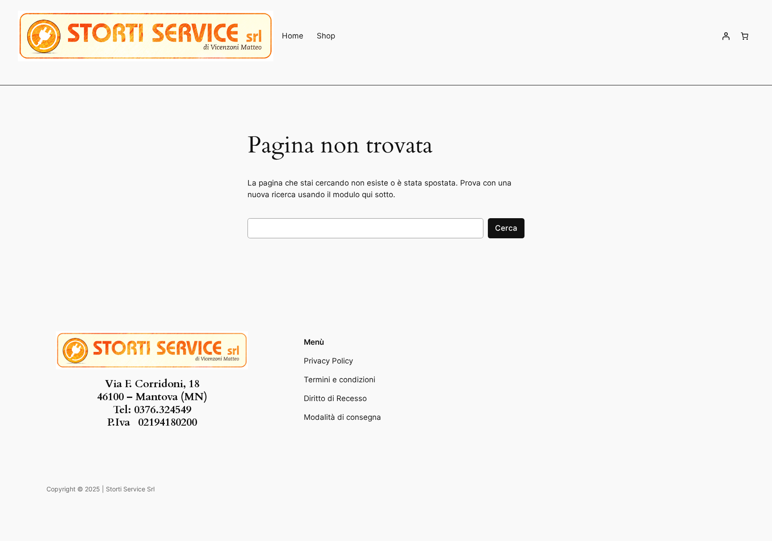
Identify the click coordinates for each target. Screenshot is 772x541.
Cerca (506, 228)
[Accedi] (726, 36)
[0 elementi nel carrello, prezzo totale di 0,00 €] (744, 36)
